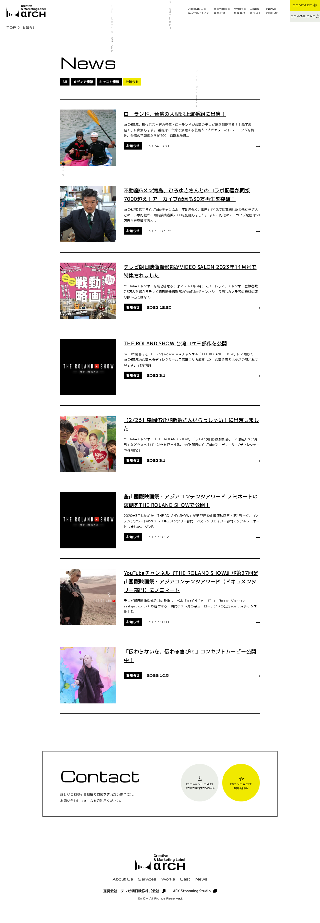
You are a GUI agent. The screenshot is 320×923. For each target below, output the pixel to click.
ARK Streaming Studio (192, 890)
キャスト (256, 11)
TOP (11, 27)
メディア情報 (83, 82)
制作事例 (240, 11)
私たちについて (199, 11)
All (64, 82)
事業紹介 (222, 11)
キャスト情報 (109, 82)
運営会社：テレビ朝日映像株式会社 (131, 890)
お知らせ (272, 11)
